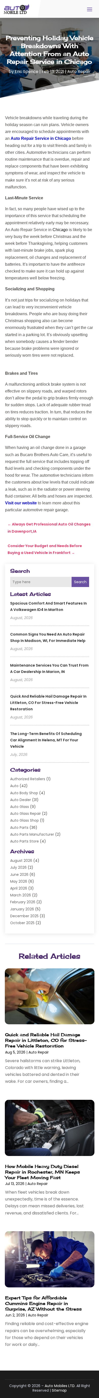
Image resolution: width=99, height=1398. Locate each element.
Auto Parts (19, 827)
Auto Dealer (20, 799)
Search (80, 581)
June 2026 (19, 874)
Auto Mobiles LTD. (60, 1385)
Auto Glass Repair (25, 813)
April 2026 (18, 888)
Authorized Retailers (27, 778)
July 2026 (18, 867)
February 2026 (22, 902)
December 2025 (24, 916)
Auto (14, 785)
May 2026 (18, 881)
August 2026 (21, 860)
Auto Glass (19, 806)
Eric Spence (26, 71)
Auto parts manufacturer (32, 834)
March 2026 (20, 895)
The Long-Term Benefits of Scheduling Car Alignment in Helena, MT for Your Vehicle (46, 740)
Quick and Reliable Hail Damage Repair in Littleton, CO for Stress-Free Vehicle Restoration (48, 703)
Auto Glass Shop (24, 820)
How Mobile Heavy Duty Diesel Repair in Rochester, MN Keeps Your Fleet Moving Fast (42, 1172)
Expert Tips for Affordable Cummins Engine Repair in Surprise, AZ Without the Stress (43, 1303)
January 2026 (22, 909)
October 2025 (22, 922)
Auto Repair (79, 71)
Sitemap (59, 1390)
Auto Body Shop (24, 792)
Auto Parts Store (24, 841)
